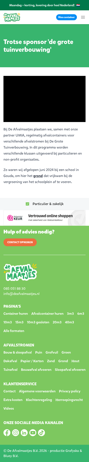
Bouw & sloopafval (17, 352)
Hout (75, 361)
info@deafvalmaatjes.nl (21, 293)
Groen (66, 352)
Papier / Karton (32, 361)
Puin (38, 352)
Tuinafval (10, 369)
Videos (8, 408)
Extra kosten (12, 400)
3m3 (70, 313)
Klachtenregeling (39, 400)
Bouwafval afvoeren (36, 369)
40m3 (69, 322)
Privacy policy (69, 391)
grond (38, 176)
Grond (63, 361)
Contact (9, 391)
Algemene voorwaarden (37, 391)
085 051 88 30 (14, 288)
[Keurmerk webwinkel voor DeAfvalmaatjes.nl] (44, 218)
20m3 (57, 322)
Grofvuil (52, 352)
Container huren (15, 313)
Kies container (66, 17)
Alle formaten (13, 331)
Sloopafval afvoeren (70, 369)
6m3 (80, 313)
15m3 (19, 322)
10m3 (7, 322)
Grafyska (72, 450)
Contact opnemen (20, 242)
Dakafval (10, 361)
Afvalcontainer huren (47, 313)
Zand (51, 361)
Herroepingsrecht (69, 400)
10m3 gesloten (38, 322)
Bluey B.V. (10, 456)
